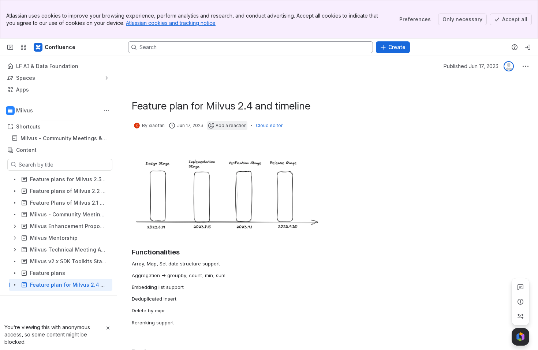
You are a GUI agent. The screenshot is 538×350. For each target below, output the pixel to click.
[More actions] (106, 110)
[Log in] (528, 47)
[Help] (514, 47)
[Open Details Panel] (520, 302)
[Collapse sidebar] (10, 47)
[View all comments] (520, 287)
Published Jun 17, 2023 (471, 66)
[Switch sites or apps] (23, 47)
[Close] (108, 328)
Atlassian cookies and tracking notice (171, 23)
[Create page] (520, 316)
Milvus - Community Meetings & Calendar (61, 138)
